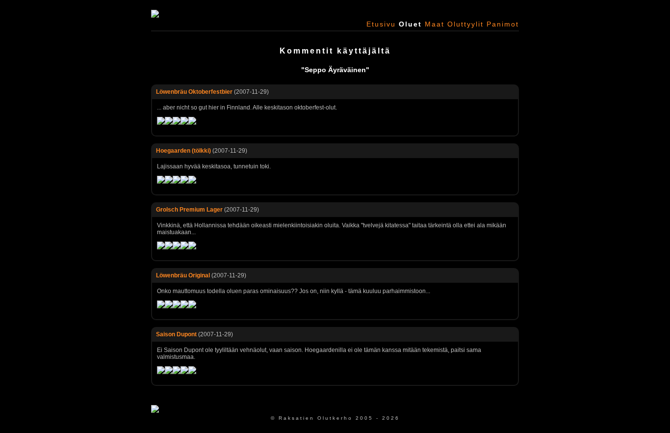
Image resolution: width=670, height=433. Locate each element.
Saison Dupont (176, 334)
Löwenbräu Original (183, 275)
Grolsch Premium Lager (189, 209)
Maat (434, 24)
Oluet (410, 24)
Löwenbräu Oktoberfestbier (194, 91)
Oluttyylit (465, 24)
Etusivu (381, 24)
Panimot (503, 24)
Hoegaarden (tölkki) (183, 150)
